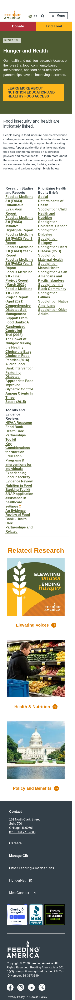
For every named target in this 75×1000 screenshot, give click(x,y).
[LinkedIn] (32, 989)
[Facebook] (11, 989)
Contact (15, 811)
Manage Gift (18, 856)
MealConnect (19, 893)
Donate (18, 26)
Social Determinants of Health (50, 201)
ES (35, 16)
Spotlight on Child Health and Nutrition (52, 213)
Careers (15, 843)
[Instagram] (21, 989)
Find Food (54, 26)
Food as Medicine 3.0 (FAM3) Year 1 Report (19, 264)
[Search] (43, 16)
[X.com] (43, 989)
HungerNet (17, 880)
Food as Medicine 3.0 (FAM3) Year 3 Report (19, 239)
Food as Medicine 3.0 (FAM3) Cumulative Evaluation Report (19, 205)
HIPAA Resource (18, 422)
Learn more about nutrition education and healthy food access (31, 92)
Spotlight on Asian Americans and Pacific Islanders (52, 276)
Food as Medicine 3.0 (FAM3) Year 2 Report (19, 251)
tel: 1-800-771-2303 (22, 832)
